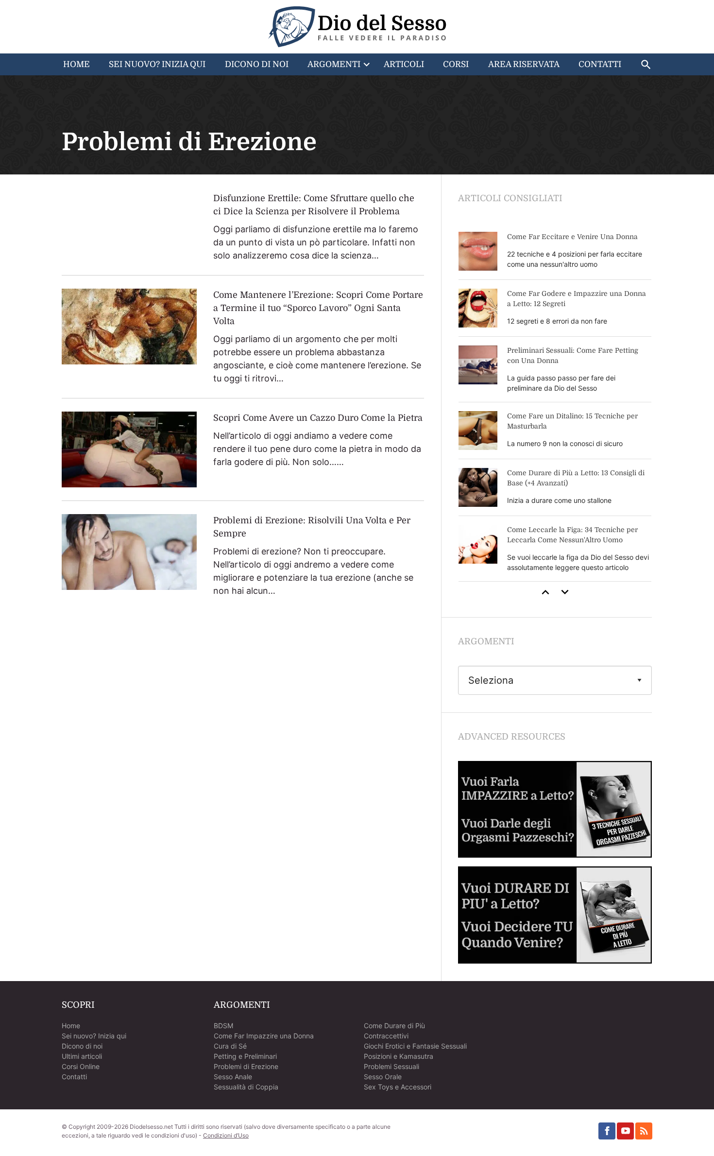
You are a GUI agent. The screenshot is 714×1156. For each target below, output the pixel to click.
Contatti (599, 64)
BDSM (223, 1025)
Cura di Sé (230, 1046)
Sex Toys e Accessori (397, 1087)
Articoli (404, 64)
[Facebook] (606, 1130)
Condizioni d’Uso (226, 1135)
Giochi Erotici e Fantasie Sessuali (415, 1046)
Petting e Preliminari (245, 1056)
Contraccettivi (386, 1036)
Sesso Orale (383, 1076)
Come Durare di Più (394, 1025)
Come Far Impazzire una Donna (264, 1036)
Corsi (456, 64)
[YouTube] (625, 1130)
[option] (555, 402)
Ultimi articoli (82, 1056)
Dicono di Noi (257, 64)
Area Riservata (524, 64)
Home (76, 64)
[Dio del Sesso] (357, 27)
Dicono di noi (82, 1046)
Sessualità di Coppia (246, 1087)
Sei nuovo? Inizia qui (94, 1036)
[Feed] (643, 1130)
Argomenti (333, 64)
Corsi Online (81, 1066)
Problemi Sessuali (391, 1066)
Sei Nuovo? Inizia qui (157, 64)
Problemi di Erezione (246, 1066)
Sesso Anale (233, 1076)
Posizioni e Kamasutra (398, 1056)
